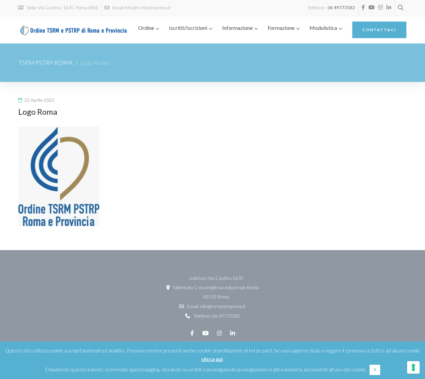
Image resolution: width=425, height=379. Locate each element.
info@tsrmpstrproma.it (148, 7)
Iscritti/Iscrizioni (188, 28)
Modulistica (323, 28)
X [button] (375, 369)
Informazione (237, 28)
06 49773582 (341, 7)
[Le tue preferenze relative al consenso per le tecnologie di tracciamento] (413, 367)
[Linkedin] (388, 7)
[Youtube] (372, 7)
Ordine (146, 28)
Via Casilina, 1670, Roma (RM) (68, 7)
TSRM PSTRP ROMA (45, 62)
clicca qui (212, 359)
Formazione (281, 28)
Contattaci (379, 29)
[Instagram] (380, 7)
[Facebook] (363, 7)
